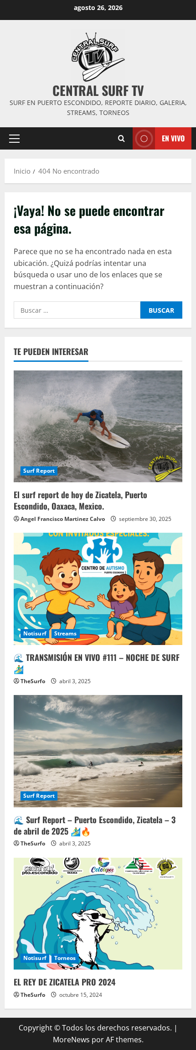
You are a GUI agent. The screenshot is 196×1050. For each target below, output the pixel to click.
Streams (65, 633)
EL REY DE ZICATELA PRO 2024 (64, 982)
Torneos (65, 958)
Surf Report (39, 471)
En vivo (173, 137)
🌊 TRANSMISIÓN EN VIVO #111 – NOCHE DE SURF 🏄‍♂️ (97, 663)
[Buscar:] (77, 310)
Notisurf (34, 633)
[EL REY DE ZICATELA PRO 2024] (98, 914)
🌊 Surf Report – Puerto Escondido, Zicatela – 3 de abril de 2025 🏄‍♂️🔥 (94, 825)
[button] (14, 138)
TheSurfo (33, 681)
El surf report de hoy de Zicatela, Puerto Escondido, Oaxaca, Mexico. (80, 500)
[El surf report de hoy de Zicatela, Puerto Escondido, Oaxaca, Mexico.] (98, 426)
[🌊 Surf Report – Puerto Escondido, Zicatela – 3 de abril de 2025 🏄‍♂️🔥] (98, 751)
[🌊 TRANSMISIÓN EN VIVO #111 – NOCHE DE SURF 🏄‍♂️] (98, 589)
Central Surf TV (98, 90)
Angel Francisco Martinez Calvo (63, 519)
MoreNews (71, 1040)
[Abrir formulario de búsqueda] (121, 138)
